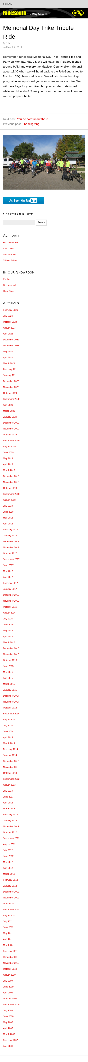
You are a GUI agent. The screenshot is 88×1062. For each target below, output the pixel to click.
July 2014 (8, 725)
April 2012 (8, 868)
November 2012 (11, 826)
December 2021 (11, 345)
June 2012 (8, 856)
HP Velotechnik (10, 242)
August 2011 (9, 915)
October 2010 (10, 969)
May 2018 (8, 517)
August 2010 (9, 975)
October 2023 (10, 322)
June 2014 (8, 731)
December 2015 (11, 648)
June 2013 (8, 796)
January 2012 (10, 886)
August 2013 (9, 785)
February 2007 (10, 1040)
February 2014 (10, 749)
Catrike (6, 279)
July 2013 (8, 791)
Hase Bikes (9, 291)
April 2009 (8, 992)
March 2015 (9, 684)
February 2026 (10, 310)
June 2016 (8, 624)
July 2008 (8, 1010)
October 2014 (10, 707)
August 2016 (9, 612)
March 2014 (9, 743)
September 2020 (11, 399)
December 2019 (11, 422)
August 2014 (9, 719)
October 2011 (10, 903)
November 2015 (11, 654)
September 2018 (11, 494)
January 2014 (10, 755)
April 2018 (8, 523)
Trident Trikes (10, 260)
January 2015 (10, 690)
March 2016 (9, 642)
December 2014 (11, 696)
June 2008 (8, 1016)
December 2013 (11, 761)
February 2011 (10, 951)
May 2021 (8, 351)
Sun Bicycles (9, 254)
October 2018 (10, 488)
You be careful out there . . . (35, 119)
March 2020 (9, 411)
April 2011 (8, 939)
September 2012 (11, 838)
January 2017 (10, 589)
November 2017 (11, 547)
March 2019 (9, 470)
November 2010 (11, 963)
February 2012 (10, 880)
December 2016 (11, 595)
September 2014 (11, 713)
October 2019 (10, 434)
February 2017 (10, 583)
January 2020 (10, 417)
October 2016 (10, 607)
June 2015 (8, 666)
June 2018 (8, 512)
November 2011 (11, 897)
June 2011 (8, 927)
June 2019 (8, 452)
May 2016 (8, 630)
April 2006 (8, 1046)
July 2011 (7, 921)
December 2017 (11, 541)
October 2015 (10, 660)
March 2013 (9, 808)
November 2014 (11, 701)
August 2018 (9, 500)
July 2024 (8, 316)
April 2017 (8, 577)
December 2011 (11, 891)
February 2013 (10, 814)
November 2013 (11, 767)
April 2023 (8, 333)
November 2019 (11, 428)
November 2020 (11, 387)
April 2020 (8, 405)
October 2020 (10, 393)
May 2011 (8, 933)
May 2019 (8, 458)
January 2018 (10, 535)
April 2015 (8, 678)
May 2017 (8, 571)
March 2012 (9, 874)
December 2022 (11, 339)
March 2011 (9, 945)
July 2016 (8, 618)
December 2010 (11, 957)
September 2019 (11, 440)
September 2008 (11, 1004)
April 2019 (8, 464)
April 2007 (8, 1028)
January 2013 (10, 820)
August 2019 (9, 446)
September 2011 (11, 909)
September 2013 (11, 779)
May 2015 (8, 672)
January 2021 (10, 375)
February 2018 (10, 529)
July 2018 (8, 506)
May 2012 (8, 862)
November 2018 (11, 482)
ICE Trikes (8, 248)
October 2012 (10, 832)
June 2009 (8, 986)
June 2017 (8, 565)
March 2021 (9, 363)
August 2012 (9, 844)
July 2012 (8, 850)
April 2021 (8, 357)
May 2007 (8, 1022)
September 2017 (11, 559)
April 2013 (8, 802)
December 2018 (11, 476)
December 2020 (11, 381)
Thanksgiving (30, 123)
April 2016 (8, 636)
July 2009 (8, 981)
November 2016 (11, 601)
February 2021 (10, 369)
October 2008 (10, 998)
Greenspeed (9, 285)
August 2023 (9, 328)
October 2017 (10, 553)
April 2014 (8, 737)
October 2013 (10, 773)
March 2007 (9, 1034)
